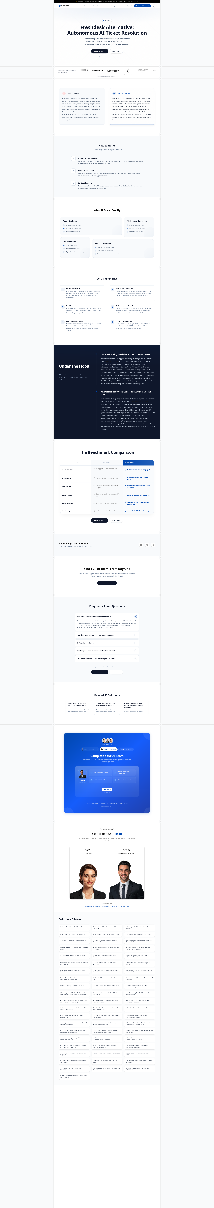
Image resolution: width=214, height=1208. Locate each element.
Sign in (129, 6)
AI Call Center (106, 906)
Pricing (113, 6)
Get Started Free (98, 51)
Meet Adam (107, 793)
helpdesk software (111, 361)
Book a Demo (116, 51)
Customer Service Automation (120, 906)
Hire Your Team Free (106, 583)
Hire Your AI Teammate (142, 6)
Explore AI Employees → (107, 806)
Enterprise (105, 6)
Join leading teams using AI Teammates (106, 76)
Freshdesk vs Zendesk (140, 402)
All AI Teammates (107, 744)
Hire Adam (106, 789)
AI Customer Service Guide (92, 906)
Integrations (96, 6)
